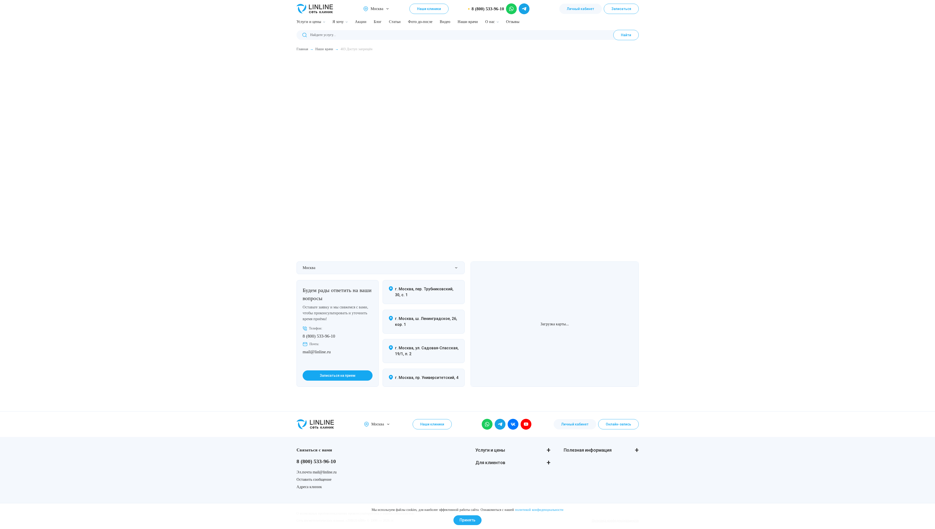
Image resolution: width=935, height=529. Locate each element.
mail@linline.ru (317, 351)
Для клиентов (490, 462)
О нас (490, 22)
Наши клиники (429, 9)
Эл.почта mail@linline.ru (317, 472)
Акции (360, 22)
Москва (377, 9)
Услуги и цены (309, 22)
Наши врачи (468, 22)
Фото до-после (420, 22)
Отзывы (512, 22)
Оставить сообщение (314, 479)
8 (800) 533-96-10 (319, 336)
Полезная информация (588, 450)
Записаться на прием (337, 375)
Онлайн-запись (618, 424)
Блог (378, 22)
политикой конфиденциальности (539, 510)
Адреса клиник (309, 487)
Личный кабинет (580, 9)
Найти (626, 35)
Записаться (621, 9)
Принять (467, 520)
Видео (445, 22)
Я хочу (338, 22)
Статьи (395, 22)
